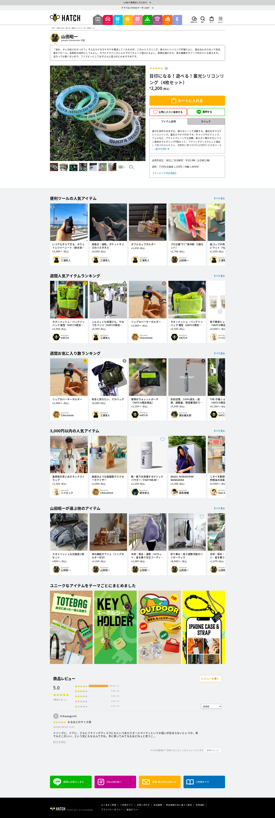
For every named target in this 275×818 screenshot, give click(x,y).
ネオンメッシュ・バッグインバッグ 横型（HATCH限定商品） (187, 323)
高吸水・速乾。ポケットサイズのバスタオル (108, 246)
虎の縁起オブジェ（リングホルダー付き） (108, 555)
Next (141, 114)
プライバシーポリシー (112, 809)
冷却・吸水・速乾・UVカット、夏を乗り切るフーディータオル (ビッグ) (147, 555)
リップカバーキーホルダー (146, 321)
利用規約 (200, 804)
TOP (53, 28)
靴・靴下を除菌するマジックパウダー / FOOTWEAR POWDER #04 (147, 478)
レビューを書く (210, 678)
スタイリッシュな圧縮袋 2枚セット (68, 555)
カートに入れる (190, 100)
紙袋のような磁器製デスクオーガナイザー (108, 478)
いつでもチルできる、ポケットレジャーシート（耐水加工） (68, 246)
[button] (202, 19)
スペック (206, 121)
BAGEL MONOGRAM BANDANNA (182, 478)
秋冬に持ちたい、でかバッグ (108, 399)
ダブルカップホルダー (143, 244)
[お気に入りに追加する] (139, 154)
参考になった (213, 750)
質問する (207, 111)
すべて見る (219, 198)
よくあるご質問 (109, 804)
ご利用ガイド (127, 804)
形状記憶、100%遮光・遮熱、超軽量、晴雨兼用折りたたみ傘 (187, 401)
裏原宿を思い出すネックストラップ (68, 478)
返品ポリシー (133, 809)
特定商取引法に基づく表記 (179, 804)
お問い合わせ (143, 804)
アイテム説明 (168, 121)
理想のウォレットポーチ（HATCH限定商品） (145, 401)
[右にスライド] (219, 234)
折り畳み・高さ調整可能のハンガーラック (187, 555)
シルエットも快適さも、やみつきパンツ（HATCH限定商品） (108, 323)
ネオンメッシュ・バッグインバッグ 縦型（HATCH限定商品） (68, 323)
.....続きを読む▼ (161, 148)
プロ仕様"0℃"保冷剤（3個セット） (187, 246)
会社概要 (158, 804)
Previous (55, 114)
